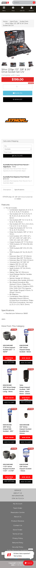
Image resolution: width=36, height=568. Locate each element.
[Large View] (4, 64)
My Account (17, 504)
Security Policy (17, 547)
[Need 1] (5, 2)
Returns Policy (17, 543)
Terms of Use (18, 534)
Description (7, 190)
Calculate (18, 156)
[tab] (7, 190)
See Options (9, 362)
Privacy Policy (17, 538)
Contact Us (17, 525)
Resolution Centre (17, 512)
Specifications (19, 190)
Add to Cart (26, 363)
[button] (17, 99)
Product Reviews (17, 521)
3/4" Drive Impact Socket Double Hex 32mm (25, 429)
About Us (17, 517)
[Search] (34, 2)
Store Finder (17, 530)
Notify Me (18, 93)
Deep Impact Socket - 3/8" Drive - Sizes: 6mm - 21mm (25, 389)
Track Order (17, 508)
